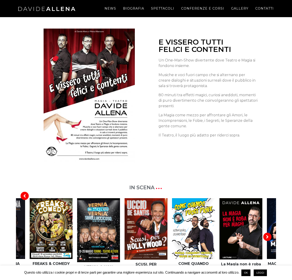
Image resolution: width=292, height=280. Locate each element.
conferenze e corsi (202, 8)
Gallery (239, 8)
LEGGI (260, 272)
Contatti (264, 8)
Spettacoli (162, 8)
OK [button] (246, 272)
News (110, 8)
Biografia (133, 8)
